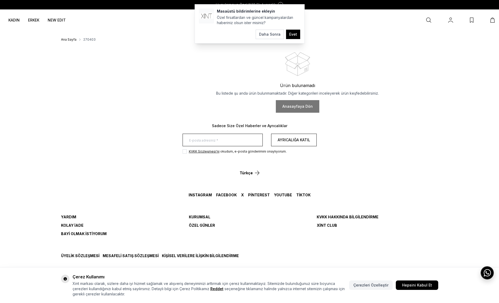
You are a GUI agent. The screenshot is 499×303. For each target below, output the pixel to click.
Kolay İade (72, 225)
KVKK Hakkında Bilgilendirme (348, 217)
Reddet (216, 288)
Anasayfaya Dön (297, 106)
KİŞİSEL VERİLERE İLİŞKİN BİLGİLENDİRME (200, 255)
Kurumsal (199, 217)
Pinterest (259, 195)
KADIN (14, 20)
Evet (293, 34)
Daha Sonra (270, 34)
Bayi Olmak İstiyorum (84, 233)
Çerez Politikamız (194, 288)
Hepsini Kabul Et (417, 285)
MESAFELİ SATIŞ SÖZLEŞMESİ (131, 255)
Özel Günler (202, 225)
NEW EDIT (57, 20)
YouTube (283, 195)
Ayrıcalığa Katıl (294, 140)
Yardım (68, 217)
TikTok (303, 195)
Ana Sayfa (68, 39)
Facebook (226, 195)
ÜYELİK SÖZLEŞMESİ (80, 255)
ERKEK (33, 20)
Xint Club (327, 225)
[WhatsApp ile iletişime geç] (487, 272)
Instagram (200, 195)
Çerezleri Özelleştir (370, 285)
